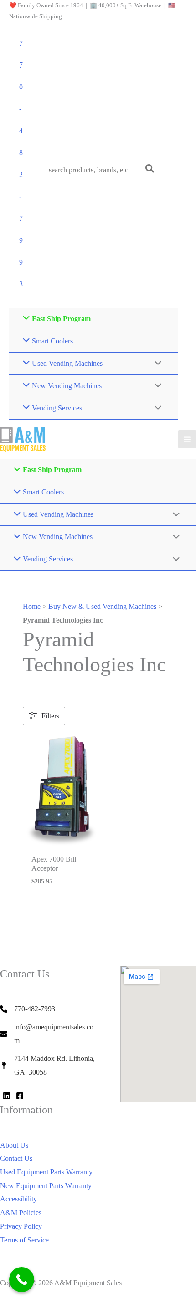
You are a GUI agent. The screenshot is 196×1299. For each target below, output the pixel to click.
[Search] (150, 170)
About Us (14, 1145)
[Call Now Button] (21, 1279)
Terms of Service (24, 1240)
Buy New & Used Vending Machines (102, 606)
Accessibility (18, 1199)
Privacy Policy (21, 1226)
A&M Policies (20, 1212)
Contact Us (16, 1158)
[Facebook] (20, 1096)
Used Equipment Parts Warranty (46, 1172)
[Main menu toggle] (187, 439)
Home (32, 606)
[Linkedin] (6, 1096)
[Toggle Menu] (156, 364)
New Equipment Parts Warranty (46, 1186)
